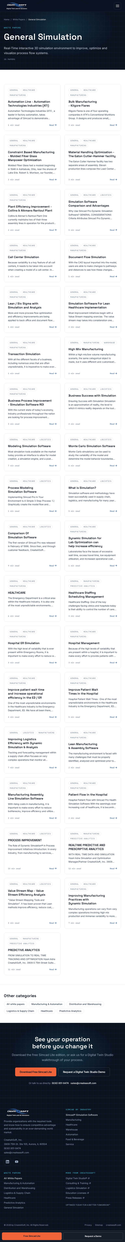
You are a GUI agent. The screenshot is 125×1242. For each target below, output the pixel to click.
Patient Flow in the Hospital (88, 794)
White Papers (19, 19)
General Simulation (14, 1207)
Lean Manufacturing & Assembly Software (83, 746)
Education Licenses (77, 1193)
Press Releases (75, 1197)
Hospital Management (84, 643)
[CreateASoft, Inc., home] (16, 6)
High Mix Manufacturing (86, 349)
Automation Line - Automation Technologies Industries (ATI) (29, 103)
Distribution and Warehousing (85, 1004)
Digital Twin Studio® (78, 1178)
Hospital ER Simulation (24, 643)
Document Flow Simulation (87, 257)
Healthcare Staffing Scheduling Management (86, 594)
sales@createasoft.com (83, 1083)
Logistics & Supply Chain (20, 1011)
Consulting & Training (78, 1183)
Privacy (88, 1225)
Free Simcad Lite (31, 1236)
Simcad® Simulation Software (82, 1114)
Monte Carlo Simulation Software (92, 446)
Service (70, 1144)
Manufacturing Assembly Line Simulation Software (25, 796)
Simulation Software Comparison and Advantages (89, 203)
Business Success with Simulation (92, 395)
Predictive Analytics (70, 1011)
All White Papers (13, 1178)
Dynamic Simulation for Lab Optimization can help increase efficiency (85, 542)
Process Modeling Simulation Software (22, 490)
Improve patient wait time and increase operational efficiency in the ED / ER (26, 693)
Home (6, 19)
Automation (72, 1134)
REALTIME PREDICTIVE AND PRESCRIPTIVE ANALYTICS (87, 847)
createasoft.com (113, 1225)
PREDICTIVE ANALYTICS (24, 950)
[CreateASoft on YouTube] (16, 1161)
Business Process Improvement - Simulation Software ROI (30, 402)
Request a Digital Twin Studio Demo (84, 1072)
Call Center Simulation (23, 257)
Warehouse (72, 1129)
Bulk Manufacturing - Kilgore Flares (83, 103)
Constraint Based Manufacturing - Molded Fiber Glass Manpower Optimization (31, 156)
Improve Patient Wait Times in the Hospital (83, 691)
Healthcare (47, 1011)
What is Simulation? (82, 488)
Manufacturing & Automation (46, 1004)
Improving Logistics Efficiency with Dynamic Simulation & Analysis (25, 743)
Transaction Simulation (24, 354)
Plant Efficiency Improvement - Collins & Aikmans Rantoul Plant (30, 208)
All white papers (16, 1004)
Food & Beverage (75, 1139)
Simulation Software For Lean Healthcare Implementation (89, 305)
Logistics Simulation (77, 1188)
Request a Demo (93, 1236)
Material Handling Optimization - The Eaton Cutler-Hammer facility (92, 154)
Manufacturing (73, 1119)
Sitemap (99, 1225)
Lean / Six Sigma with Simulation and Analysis (24, 305)
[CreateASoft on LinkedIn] (7, 1161)
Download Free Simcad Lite (36, 1072)
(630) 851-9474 (60, 1083)
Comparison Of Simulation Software (22, 535)
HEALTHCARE (17, 593)
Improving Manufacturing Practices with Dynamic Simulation (87, 899)
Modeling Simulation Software (29, 446)
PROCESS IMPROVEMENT (25, 840)
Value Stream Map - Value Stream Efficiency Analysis (26, 892)
